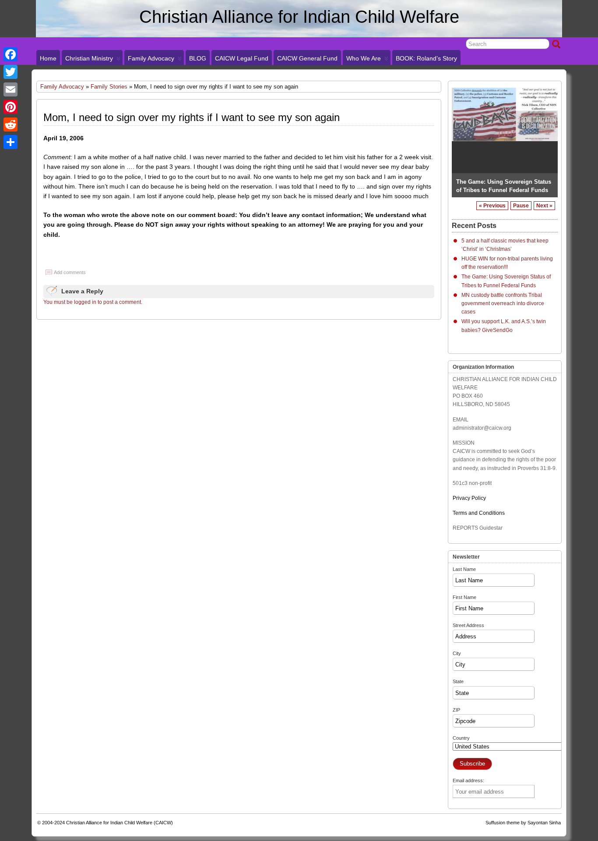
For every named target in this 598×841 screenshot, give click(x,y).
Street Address (468, 625)
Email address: (468, 780)
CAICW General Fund (307, 58)
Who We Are (363, 58)
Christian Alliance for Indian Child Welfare (299, 16)
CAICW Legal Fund (241, 58)
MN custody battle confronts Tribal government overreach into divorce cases (503, 181)
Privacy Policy (469, 498)
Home (48, 58)
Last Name (464, 569)
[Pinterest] (10, 107)
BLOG (197, 58)
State (458, 681)
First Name (464, 597)
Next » (544, 206)
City (457, 653)
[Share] (10, 142)
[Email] (10, 89)
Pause (521, 206)
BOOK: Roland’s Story (426, 58)
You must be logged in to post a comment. (92, 302)
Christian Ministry (89, 58)
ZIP (456, 710)
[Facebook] (10, 54)
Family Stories (109, 86)
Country (461, 738)
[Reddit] (10, 124)
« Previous (492, 206)
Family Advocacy (151, 58)
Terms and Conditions (479, 513)
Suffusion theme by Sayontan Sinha (523, 822)
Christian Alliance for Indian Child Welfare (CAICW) (119, 822)
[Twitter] (10, 72)
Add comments (70, 272)
